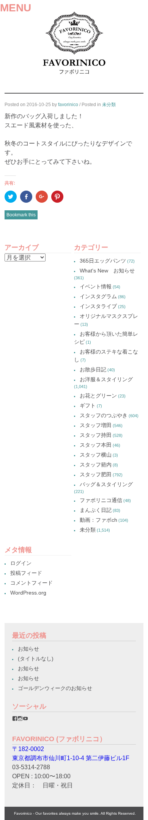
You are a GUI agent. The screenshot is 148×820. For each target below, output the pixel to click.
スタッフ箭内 (96, 465)
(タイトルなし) (36, 659)
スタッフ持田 (96, 435)
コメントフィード (31, 583)
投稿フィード (26, 573)
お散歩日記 (93, 369)
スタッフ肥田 (96, 474)
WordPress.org (28, 593)
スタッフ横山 (96, 455)
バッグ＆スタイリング (106, 484)
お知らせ (28, 649)
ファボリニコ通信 (101, 500)
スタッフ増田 (96, 425)
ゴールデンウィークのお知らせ (55, 688)
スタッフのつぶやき (104, 415)
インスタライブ (98, 306)
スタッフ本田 (96, 445)
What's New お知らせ (107, 271)
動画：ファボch (98, 520)
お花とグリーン (98, 396)
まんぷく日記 (96, 510)
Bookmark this (21, 215)
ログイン (20, 563)
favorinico (68, 104)
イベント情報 (96, 286)
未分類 (109, 104)
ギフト (88, 405)
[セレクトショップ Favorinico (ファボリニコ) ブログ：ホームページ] (74, 77)
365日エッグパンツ (103, 261)
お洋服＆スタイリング (106, 379)
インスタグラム (98, 296)
